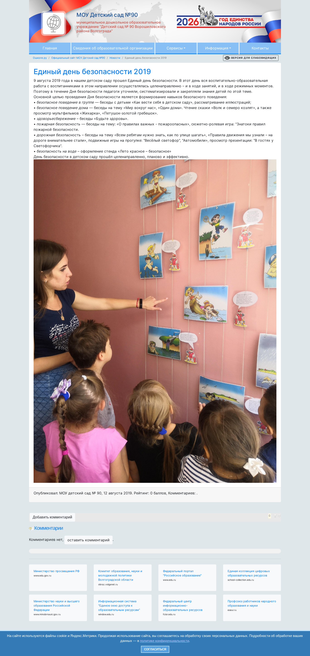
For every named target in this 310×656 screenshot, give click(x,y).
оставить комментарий (88, 540)
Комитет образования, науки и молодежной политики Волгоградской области (120, 575)
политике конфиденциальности (164, 641)
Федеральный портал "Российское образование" (182, 573)
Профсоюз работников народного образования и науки (252, 603)
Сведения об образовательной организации (113, 48)
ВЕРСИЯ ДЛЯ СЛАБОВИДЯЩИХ (253, 57)
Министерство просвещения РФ (56, 571)
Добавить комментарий (52, 517)
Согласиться (155, 649)
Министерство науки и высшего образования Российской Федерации (57, 606)
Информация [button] (216, 48)
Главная (50, 48)
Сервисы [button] (175, 48)
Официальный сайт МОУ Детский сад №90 (78, 57)
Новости (115, 57)
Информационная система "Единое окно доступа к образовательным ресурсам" (119, 606)
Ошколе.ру (40, 57)
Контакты (260, 48)
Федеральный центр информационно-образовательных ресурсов (182, 606)
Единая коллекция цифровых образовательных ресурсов (249, 573)
